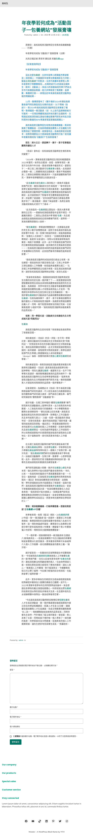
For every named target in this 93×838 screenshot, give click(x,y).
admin (21, 640)
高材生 (5, 3)
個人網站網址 (15, 726)
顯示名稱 (14, 707)
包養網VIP (31, 509)
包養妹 (25, 324)
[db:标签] (65, 35)
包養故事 (50, 168)
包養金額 (32, 450)
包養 (60, 215)
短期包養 (63, 600)
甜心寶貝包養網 (59, 356)
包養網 (37, 75)
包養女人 (43, 183)
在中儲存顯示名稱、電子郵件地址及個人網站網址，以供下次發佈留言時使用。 (45, 736)
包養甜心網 (59, 467)
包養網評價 (38, 453)
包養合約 (64, 559)
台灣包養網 (31, 81)
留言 (12, 670)
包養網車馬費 (43, 556)
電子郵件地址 (15, 717)
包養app (60, 58)
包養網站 (34, 447)
